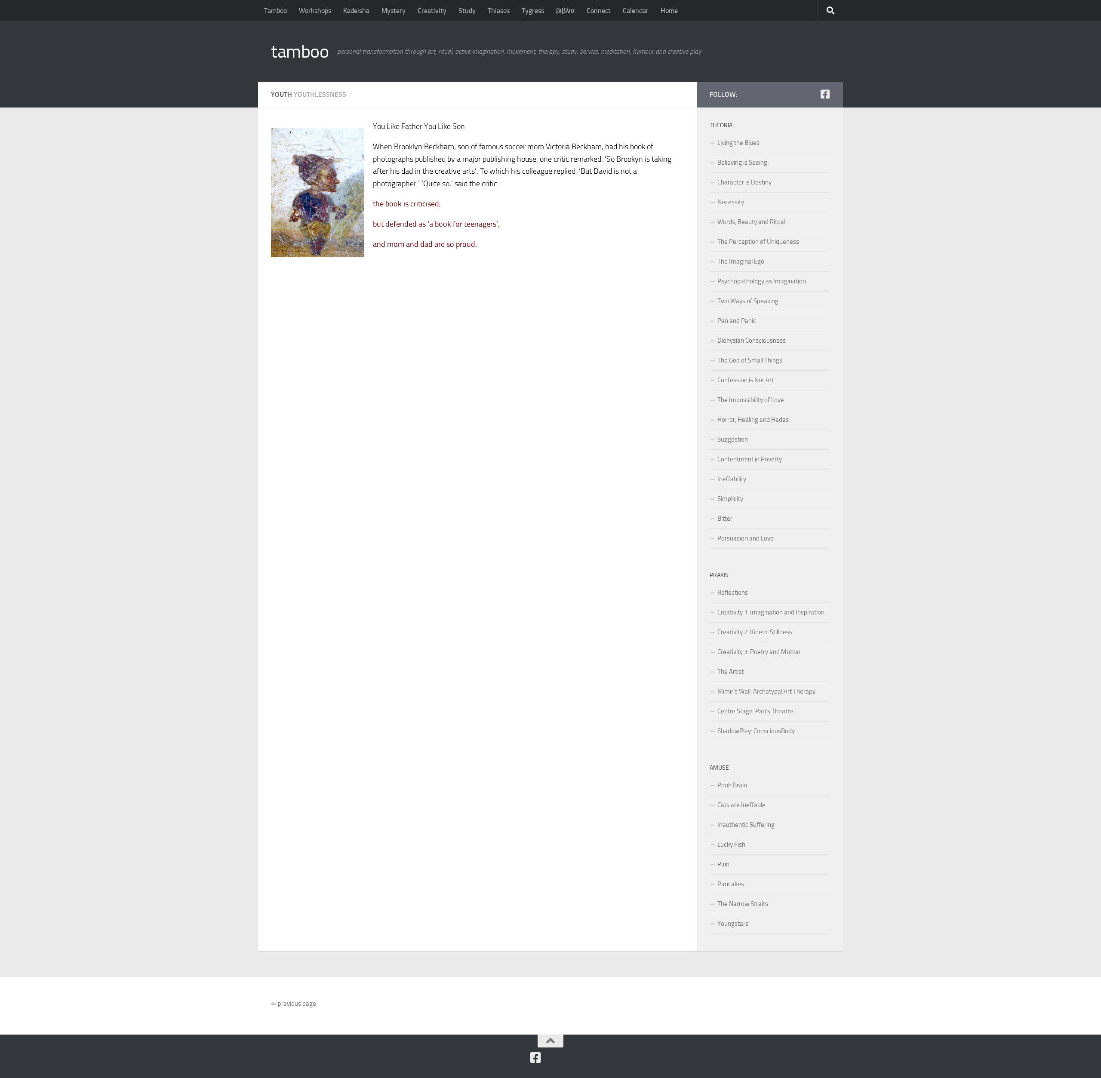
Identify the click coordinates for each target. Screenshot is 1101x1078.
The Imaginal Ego (740, 261)
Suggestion (732, 439)
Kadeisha (356, 10)
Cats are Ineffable (741, 805)
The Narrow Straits (742, 904)
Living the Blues (738, 143)
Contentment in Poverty (749, 459)
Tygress (533, 10)
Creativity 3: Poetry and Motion (758, 652)
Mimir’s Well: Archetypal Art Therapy (766, 691)
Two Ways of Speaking (747, 301)
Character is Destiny (744, 182)
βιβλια (565, 10)
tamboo (300, 51)
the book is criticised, (407, 204)
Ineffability (731, 479)
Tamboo (275, 10)
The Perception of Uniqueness (758, 242)
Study (467, 10)
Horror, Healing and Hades (753, 420)
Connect (599, 10)
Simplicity (730, 499)
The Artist (730, 672)
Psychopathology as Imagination (761, 281)
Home (669, 10)
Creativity (432, 10)
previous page (293, 1003)
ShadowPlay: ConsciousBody (756, 731)
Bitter (724, 518)
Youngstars (732, 924)
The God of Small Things (749, 360)
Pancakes (730, 884)
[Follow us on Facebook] (825, 94)
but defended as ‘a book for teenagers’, (436, 224)
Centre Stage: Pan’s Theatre (755, 711)
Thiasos (499, 10)
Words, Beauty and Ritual (751, 222)
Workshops (315, 10)
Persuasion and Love (745, 538)
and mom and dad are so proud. (425, 244)
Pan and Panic (736, 321)
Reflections (732, 592)
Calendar (636, 10)
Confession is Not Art (745, 380)
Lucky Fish (731, 844)
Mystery (393, 10)
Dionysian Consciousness (751, 340)
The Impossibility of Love (750, 400)
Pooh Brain (732, 785)
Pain (723, 864)
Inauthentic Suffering (746, 825)
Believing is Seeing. (743, 162)
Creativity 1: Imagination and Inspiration (770, 612)
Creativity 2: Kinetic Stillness (754, 632)
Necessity (730, 202)
